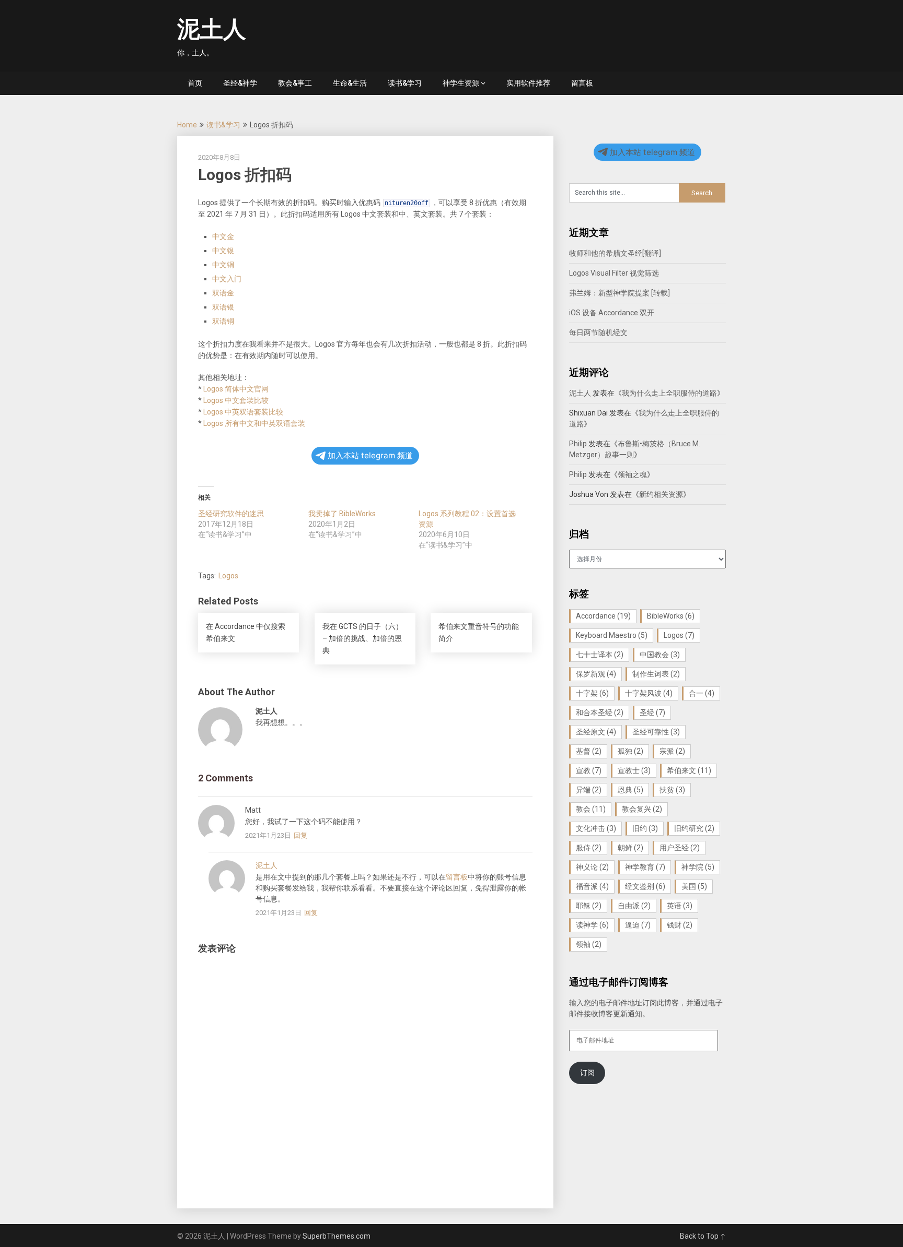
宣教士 (634, 770)
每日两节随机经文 (598, 332)
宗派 (672, 751)
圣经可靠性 (656, 732)
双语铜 (223, 321)
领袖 (588, 944)
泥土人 (211, 29)
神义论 (592, 867)
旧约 (645, 828)
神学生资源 (461, 83)
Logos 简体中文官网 (236, 389)
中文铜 (223, 264)
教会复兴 (642, 809)
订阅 (587, 1072)
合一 (701, 693)
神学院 (697, 867)
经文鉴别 (645, 886)
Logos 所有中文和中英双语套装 (254, 423)
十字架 (592, 693)
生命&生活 (350, 83)
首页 (195, 83)
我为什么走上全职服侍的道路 (669, 393)
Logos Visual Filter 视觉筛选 (614, 273)
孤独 (630, 751)
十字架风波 (649, 693)
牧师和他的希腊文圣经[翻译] (615, 253)
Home (187, 125)
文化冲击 (596, 828)
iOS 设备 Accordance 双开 (611, 312)
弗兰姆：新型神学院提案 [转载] (619, 293)
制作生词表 (656, 674)
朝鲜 (630, 848)
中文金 (223, 236)
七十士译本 (599, 654)
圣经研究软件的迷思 (231, 513)
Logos (228, 576)
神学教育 (645, 867)
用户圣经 (679, 848)
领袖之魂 (632, 474)
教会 (591, 809)
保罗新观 (596, 674)
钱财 (679, 925)
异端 (588, 790)
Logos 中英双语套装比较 (243, 412)
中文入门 (226, 279)
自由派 (634, 905)
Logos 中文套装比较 (236, 400)
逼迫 (638, 925)
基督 (588, 751)
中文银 (223, 250)
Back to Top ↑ (703, 1236)
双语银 (223, 307)
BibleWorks (670, 616)
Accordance (603, 616)
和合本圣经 (599, 712)
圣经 (652, 712)
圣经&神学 (240, 83)
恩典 (630, 790)
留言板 (582, 83)
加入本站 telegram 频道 (370, 455)
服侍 (588, 848)
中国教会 (660, 654)
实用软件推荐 (528, 83)
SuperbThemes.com (337, 1236)
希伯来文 (689, 770)
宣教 (588, 770)
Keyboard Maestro (611, 635)
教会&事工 (295, 83)
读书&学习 (405, 83)
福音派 (592, 886)
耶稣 (588, 905)
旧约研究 (694, 828)
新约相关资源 (661, 494)
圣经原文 (596, 732)
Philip (578, 444)
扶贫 (672, 790)
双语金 (223, 293)
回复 (300, 835)
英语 (679, 905)
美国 (694, 886)
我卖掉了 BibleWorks (342, 513)
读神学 (592, 925)
